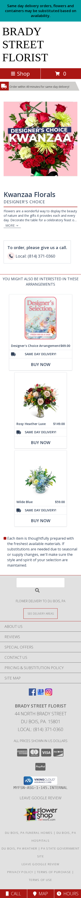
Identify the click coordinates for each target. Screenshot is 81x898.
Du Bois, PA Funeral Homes (29, 833)
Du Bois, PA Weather (19, 848)
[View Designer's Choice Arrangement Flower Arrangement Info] (40, 318)
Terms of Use (40, 880)
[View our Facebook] (32, 694)
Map (42, 894)
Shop (23, 73)
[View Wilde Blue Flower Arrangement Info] (41, 474)
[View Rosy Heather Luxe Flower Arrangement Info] (41, 396)
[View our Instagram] (48, 694)
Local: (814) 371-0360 (40, 729)
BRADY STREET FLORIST (25, 44)
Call (15, 894)
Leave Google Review (40, 797)
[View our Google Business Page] (40, 694)
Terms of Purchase (54, 872)
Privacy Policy (20, 872)
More (10, 225)
